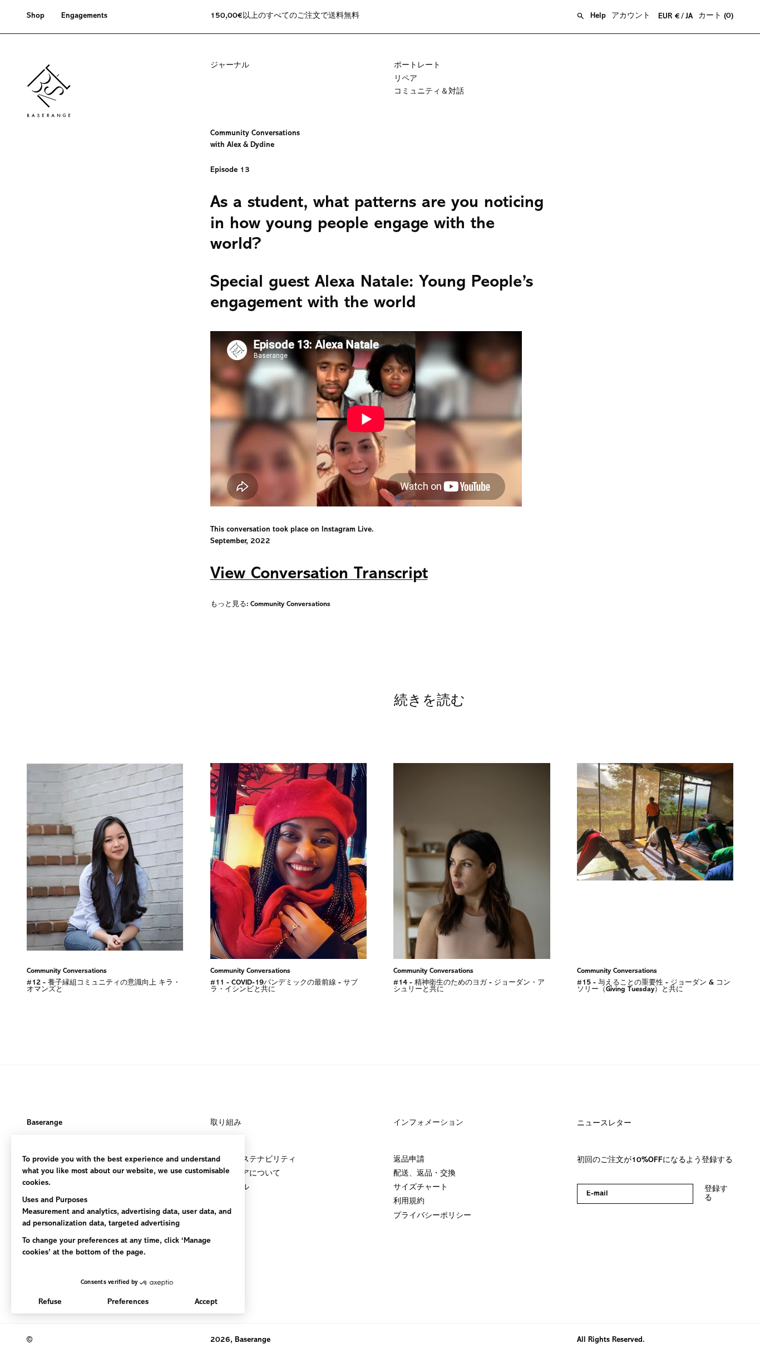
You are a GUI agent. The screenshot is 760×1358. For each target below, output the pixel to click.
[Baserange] (54, 90)
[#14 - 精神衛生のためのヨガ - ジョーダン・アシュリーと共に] (471, 861)
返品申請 (409, 1160)
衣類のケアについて (245, 1173)
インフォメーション (428, 1123)
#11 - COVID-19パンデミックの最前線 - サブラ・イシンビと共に (284, 986)
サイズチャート (420, 1187)
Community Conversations (290, 604)
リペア (405, 79)
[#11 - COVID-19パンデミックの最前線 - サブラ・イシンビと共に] (288, 861)
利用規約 (409, 1201)
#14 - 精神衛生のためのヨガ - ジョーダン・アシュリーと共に (469, 986)
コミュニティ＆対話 (429, 91)
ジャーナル (229, 65)
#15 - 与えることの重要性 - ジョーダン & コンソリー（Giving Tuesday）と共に (654, 986)
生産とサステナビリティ (253, 1160)
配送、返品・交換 (424, 1173)
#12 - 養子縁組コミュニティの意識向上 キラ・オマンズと (103, 986)
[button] (40, 16)
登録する (716, 1194)
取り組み (225, 1123)
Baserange (44, 1123)
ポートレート (417, 65)
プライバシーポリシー (432, 1215)
